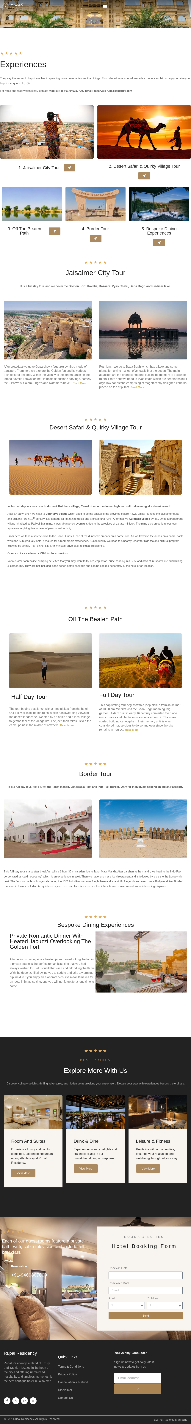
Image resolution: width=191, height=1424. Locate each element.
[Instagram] (15, 1400)
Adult (112, 1298)
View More (23, 1173)
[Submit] (137, 1389)
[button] (105, 7)
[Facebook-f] (7, 1400)
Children (152, 1298)
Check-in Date (118, 1268)
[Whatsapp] (24, 1400)
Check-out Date (119, 1283)
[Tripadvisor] (33, 1400)
